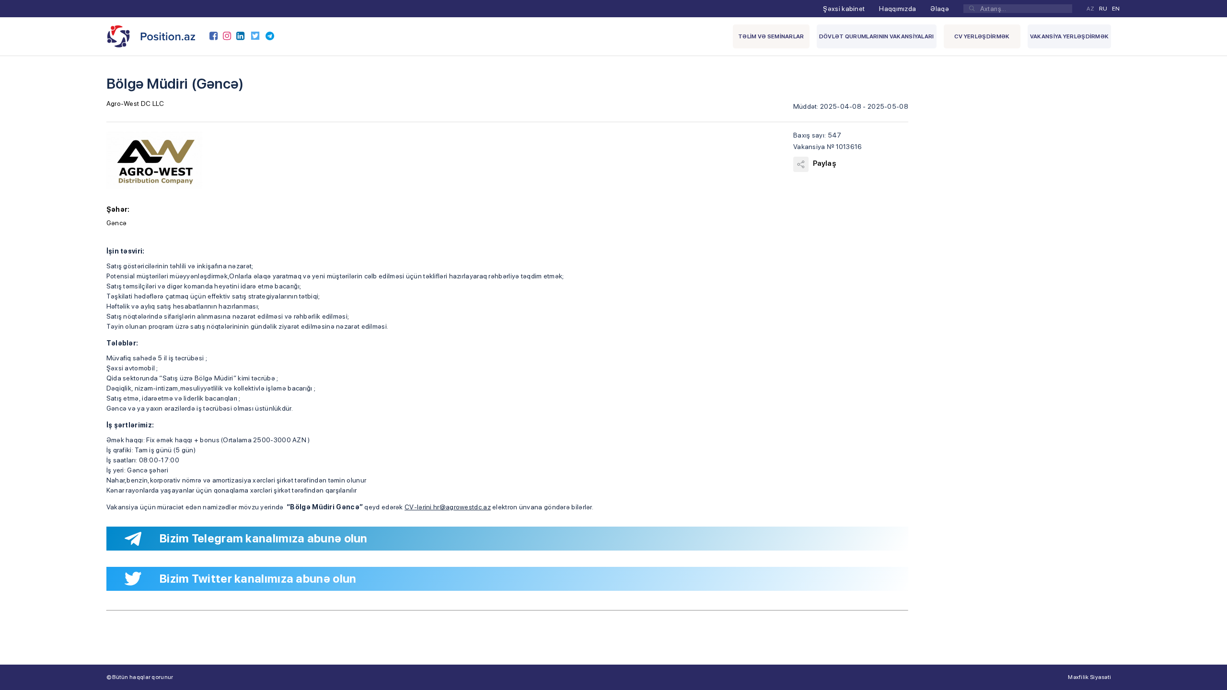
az (1091, 8)
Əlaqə (939, 8)
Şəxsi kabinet (844, 8)
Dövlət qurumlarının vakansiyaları (876, 36)
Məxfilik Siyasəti (1089, 677)
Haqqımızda (897, 8)
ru (1103, 8)
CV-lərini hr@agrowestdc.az (448, 507)
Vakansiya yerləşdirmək (1069, 36)
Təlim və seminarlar (771, 36)
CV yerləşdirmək (982, 36)
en (1116, 8)
